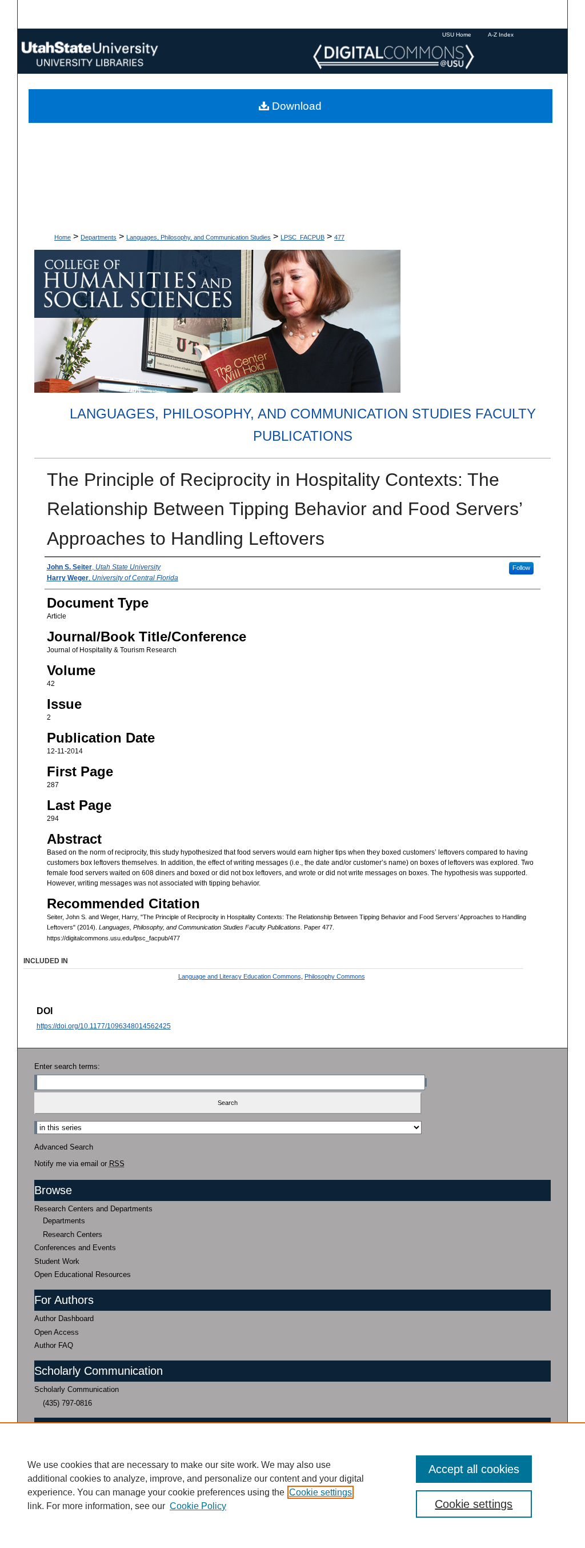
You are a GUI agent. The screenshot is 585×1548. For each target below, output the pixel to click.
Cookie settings (320, 1492)
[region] (292, 1485)
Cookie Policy (198, 1506)
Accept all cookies (473, 1469)
